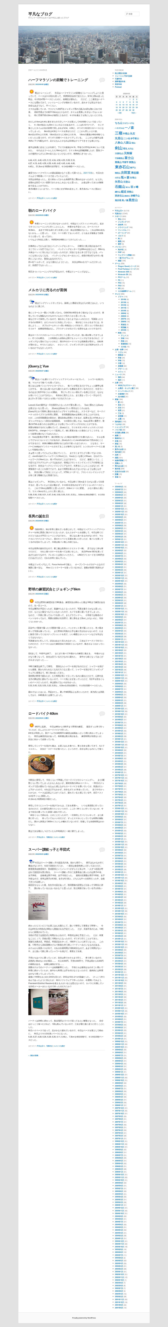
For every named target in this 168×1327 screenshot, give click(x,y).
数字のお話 (119, 449)
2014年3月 (119, 900)
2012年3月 (119, 966)
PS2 (119, 283)
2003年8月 (119, 1252)
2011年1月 (119, 1005)
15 (130, 104)
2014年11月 (119, 877)
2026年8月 (119, 486)
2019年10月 (119, 714)
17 (137, 104)
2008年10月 (119, 1080)
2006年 (123, 321)
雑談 (119, 260)
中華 (119, 363)
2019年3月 (119, 733)
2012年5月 (119, 961)
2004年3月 (119, 1233)
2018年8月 (119, 753)
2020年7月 (119, 689)
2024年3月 (119, 567)
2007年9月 (119, 1116)
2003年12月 (119, 1241)
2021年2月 (119, 669)
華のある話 (119, 466)
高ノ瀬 (125, 200)
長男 (119, 410)
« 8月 (120, 113)
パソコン (118, 246)
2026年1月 (119, 506)
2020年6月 (119, 692)
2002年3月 (119, 1293)
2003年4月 (119, 1263)
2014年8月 (119, 886)
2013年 (123, 302)
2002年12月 (119, 1274)
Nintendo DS (123, 274)
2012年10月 (119, 947)
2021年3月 (119, 667)
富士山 (129, 158)
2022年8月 (119, 619)
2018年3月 (119, 767)
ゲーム (117, 263)
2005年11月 (119, 1177)
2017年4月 (119, 797)
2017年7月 (119, 789)
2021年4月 (119, 664)
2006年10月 (119, 1147)
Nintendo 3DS (123, 271)
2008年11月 (119, 1077)
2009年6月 (119, 1058)
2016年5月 (119, 827)
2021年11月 (119, 644)
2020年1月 (119, 705)
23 (133, 107)
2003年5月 (119, 1260)
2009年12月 (119, 1041)
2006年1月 (119, 1171)
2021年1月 (119, 672)
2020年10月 (119, 681)
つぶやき (118, 424)
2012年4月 (119, 963)
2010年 (123, 310)
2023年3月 (119, 600)
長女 (119, 405)
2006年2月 (119, 1169)
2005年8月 (119, 1185)
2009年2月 (119, 1069)
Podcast (118, 87)
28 (127, 110)
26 (120, 110)
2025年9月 (119, 517)
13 (123, 104)
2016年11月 (119, 811)
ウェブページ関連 (125, 255)
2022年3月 (119, 633)
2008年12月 (119, 1074)
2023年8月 (119, 586)
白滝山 (133, 177)
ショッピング (120, 427)
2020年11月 (119, 678)
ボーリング (122, 232)
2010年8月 (119, 1019)
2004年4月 (119, 1230)
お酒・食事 (119, 349)
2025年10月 (119, 514)
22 (130, 107)
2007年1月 (119, 1138)
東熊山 (132, 162)
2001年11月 (119, 1299)
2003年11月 (119, 1244)
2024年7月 (119, 556)
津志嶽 (135, 172)
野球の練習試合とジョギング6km (54, 589)
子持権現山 (119, 158)
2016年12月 (119, 808)
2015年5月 (119, 861)
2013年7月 (119, 922)
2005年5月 (119, 1194)
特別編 (123, 327)
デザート (121, 369)
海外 (119, 380)
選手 (119, 244)
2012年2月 (119, 969)
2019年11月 (119, 711)
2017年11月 (119, 778)
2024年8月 (119, 553)
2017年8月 (119, 786)
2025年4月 (119, 531)
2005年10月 (119, 1180)
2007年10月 (119, 1113)
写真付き (49, 837)
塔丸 (125, 148)
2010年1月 (119, 1038)
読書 (116, 474)
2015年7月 (119, 855)
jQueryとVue (38, 366)
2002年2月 (119, 1296)
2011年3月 (119, 999)
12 (120, 104)
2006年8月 (119, 1152)
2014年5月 (119, 894)
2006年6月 (119, 1158)
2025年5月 (119, 528)
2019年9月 (119, 716)
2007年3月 (119, 1133)
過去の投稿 (33, 1055)
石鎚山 (120, 186)
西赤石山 (119, 195)
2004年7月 (119, 1221)
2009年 (123, 313)
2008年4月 (119, 1097)
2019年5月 (119, 728)
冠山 (133, 143)
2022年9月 (119, 617)
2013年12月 (119, 908)
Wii (119, 288)
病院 (116, 457)
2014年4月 (119, 897)
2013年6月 (119, 925)
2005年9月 (119, 1183)
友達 (116, 441)
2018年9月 (119, 750)
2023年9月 (119, 583)
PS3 (119, 285)
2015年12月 (119, 841)
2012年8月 (119, 952)
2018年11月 (119, 744)
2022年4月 (119, 630)
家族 (116, 399)
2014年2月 (119, 902)
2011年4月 (119, 997)
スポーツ (118, 216)
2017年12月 (119, 775)
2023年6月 (119, 592)
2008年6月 (119, 1091)
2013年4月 (119, 930)
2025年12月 (119, 509)
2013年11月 (119, 911)
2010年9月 (119, 1016)
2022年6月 (119, 625)
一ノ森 (129, 127)
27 (123, 110)
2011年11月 (119, 977)
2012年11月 (119, 944)
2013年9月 (119, 916)
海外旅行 (118, 452)
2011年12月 (119, 975)
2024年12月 (119, 542)
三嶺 (118, 133)
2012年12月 (119, 941)
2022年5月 (119, 628)
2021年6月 (119, 658)
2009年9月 (119, 1049)
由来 (116, 454)
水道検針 (121, 393)
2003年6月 (119, 1257)
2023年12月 (119, 575)
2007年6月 (119, 1124)
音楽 (116, 477)
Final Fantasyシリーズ (127, 269)
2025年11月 (119, 511)
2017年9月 (119, 783)
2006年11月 (119, 1144)
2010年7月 (119, 1022)
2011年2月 (119, 1002)
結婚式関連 (119, 460)
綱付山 (117, 192)
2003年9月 (119, 1249)
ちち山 (118, 123)
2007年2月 (119, 1135)
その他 (123, 346)
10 (137, 102)
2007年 (123, 319)
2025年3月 (119, 533)
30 (133, 110)
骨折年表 (118, 84)
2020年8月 (119, 686)
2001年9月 (119, 1305)
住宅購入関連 (120, 432)
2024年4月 (119, 564)
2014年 (123, 299)
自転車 (120, 224)
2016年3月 (119, 833)
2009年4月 (119, 1063)
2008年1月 (119, 1105)
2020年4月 (119, 697)
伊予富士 (135, 138)
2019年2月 (119, 736)
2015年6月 (119, 858)
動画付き (118, 438)
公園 (119, 418)
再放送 (123, 324)
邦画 (122, 341)
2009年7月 (119, 1055)
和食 (119, 357)
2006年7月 (119, 1155)
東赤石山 (122, 166)
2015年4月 (119, 864)
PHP (120, 252)
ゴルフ (120, 235)
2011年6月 (119, 991)
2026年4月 (119, 497)
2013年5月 (119, 927)
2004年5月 (119, 1227)
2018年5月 (119, 761)
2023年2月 (119, 603)
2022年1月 (119, 639)
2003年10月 (119, 1246)
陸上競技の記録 (121, 73)
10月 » (133, 113)
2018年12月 (119, 741)
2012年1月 (119, 972)
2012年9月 (119, 950)
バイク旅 (118, 429)
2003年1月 (119, 1271)
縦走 (124, 191)
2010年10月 (119, 1013)
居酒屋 (120, 366)
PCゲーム (121, 277)
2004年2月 (119, 1235)
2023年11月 (119, 578)
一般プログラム (124, 258)
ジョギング (122, 221)
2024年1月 (119, 572)
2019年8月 (119, 719)
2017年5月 (119, 794)
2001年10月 (119, 1302)
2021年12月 (119, 642)
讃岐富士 (127, 196)
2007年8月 (119, 1119)
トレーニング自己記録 (123, 76)
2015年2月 (119, 869)
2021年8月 (119, 653)
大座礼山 (119, 153)
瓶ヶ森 (125, 177)
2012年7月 (119, 955)
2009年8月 (119, 1052)
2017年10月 (119, 780)
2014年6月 (119, 891)
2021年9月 (119, 650)
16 (133, 104)
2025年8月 (119, 520)
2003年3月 (119, 1266)
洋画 (122, 338)
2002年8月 (119, 1285)
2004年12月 (119, 1207)
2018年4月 (119, 764)
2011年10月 (119, 980)
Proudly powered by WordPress (84, 1318)
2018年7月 (119, 755)
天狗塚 (128, 153)
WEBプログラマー (125, 385)
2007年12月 (119, 1108)
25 (117, 110)
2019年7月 (119, 722)
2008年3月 (119, 1099)
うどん (120, 352)
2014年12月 (119, 875)
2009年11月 (119, 1044)
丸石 (132, 133)
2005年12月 (119, 1174)
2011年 (123, 307)
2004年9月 (119, 1216)
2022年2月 (119, 636)
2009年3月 (119, 1066)
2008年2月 (119, 1102)
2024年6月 (119, 558)
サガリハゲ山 (128, 123)
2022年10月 (119, 614)
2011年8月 (119, 986)
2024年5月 (119, 561)
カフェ (120, 371)
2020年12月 (119, 675)
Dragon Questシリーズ (127, 266)
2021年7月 (119, 656)
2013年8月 (119, 919)
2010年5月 (119, 1027)
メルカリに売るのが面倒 (47, 289)
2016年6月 (119, 825)
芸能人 (117, 463)
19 (120, 107)
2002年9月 (119, 1282)
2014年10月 (119, 880)
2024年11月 (119, 545)
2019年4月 (119, 730)
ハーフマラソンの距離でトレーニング (58, 79)
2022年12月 (119, 608)
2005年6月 (119, 1191)
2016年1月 (119, 839)
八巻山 (119, 142)
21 (127, 107)
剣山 (119, 147)
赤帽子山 (135, 195)
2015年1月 (119, 872)
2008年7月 (119, 1088)
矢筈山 (119, 181)
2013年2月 (119, 936)
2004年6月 (119, 1224)
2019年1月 (119, 739)
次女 (119, 407)
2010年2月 (119, 1036)
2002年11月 (119, 1277)
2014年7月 (119, 889)
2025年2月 (119, 536)
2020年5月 (119, 694)
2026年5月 (119, 495)
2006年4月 (119, 1163)
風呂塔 (118, 200)
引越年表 (118, 78)
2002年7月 (119, 1288)
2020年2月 (119, 703)
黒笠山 (133, 200)
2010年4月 (119, 1030)
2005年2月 (119, 1202)
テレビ (117, 294)
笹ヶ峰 (134, 187)
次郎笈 (125, 172)
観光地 (117, 468)
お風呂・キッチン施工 (126, 388)
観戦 (119, 241)
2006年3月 (119, 1166)
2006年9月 (119, 1149)
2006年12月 (119, 1141)
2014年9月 (119, 883)
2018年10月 (119, 747)
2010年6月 (119, 1024)
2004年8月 (119, 1219)
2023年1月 (119, 606)
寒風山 (118, 162)
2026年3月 (119, 500)
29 (130, 110)
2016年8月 (119, 819)
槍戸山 (133, 167)
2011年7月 (119, 988)
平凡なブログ (40, 14)
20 (123, 107)
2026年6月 (119, 492)
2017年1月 (119, 805)
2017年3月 (119, 800)
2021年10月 (119, 647)
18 (117, 107)
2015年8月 (119, 852)
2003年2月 (119, 1269)
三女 (119, 413)
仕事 (116, 382)
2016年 (123, 330)
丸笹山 (119, 138)
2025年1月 (119, 539)
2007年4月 (119, 1130)
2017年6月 (119, 791)
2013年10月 (119, 913)
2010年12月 (119, 1008)
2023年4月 (119, 597)
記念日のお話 (120, 471)
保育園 (120, 416)
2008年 (123, 316)
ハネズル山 (119, 128)
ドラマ (120, 296)
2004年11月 (119, 1210)
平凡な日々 (41, 198)
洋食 (119, 360)
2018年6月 (119, 758)
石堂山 (126, 181)
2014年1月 (119, 905)
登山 (119, 219)
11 (117, 104)
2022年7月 (119, 622)
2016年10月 (119, 814)
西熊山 (130, 191)
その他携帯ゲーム (125, 291)
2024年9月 (119, 550)
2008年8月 (119, 1085)
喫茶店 (120, 355)
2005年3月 (119, 1199)
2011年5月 (119, 994)
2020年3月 (119, 700)
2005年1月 (119, 1205)
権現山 (117, 173)
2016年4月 (119, 830)
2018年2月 (119, 769)
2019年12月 (119, 708)
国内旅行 (118, 421)
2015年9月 (119, 850)
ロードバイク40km (43, 713)
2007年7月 (119, 1122)
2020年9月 (119, 683)
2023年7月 (119, 589)
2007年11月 (119, 1110)
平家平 (125, 162)
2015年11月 (119, 844)
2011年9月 (119, 983)
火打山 (117, 177)
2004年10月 (119, 1213)
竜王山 (128, 187)
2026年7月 (119, 489)
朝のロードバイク (42, 210)
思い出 (117, 446)
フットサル (122, 230)
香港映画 (124, 343)
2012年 (123, 305)
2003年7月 (119, 1255)
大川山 (130, 148)
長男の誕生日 (38, 516)
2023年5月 (119, 595)
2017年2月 (119, 803)
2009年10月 (119, 1047)
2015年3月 (119, 866)
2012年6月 (119, 958)
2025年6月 (119, 525)
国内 (119, 377)
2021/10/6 (87, 172)
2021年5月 (119, 661)
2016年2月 (119, 836)
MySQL (121, 249)
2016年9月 (119, 816)
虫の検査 (121, 396)
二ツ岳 (127, 138)
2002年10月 (119, 1280)
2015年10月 (119, 847)
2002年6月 (119, 1291)
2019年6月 (119, 725)
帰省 (116, 443)
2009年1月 (119, 1072)
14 (127, 104)
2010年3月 (119, 1033)
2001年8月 (119, 1307)
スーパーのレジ (124, 391)
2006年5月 (119, 1160)
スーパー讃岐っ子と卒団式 (49, 849)
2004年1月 (119, 1238)
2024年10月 (119, 547)
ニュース (118, 374)
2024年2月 (119, 570)
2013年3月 (119, 933)
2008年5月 (119, 1094)
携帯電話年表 (120, 81)
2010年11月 (119, 1011)
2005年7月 (119, 1188)
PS (119, 280)
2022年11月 (119, 611)
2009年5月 (119, 1061)
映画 (119, 332)
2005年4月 (119, 1196)
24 (137, 107)
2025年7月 (119, 522)
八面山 (127, 142)
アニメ (123, 335)
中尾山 (126, 133)
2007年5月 (119, 1127)
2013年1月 (119, 938)
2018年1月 (119, 772)
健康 (116, 435)
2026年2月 (119, 503)
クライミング (123, 227)
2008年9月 (119, 1083)
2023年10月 (119, 581)
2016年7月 (119, 822)
